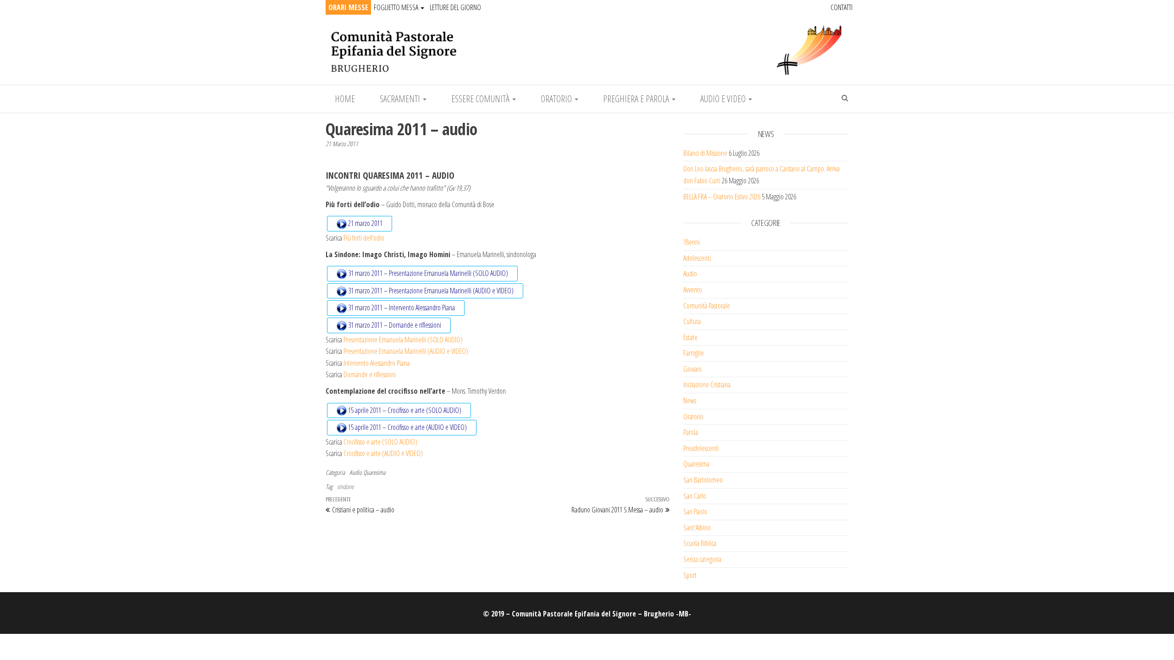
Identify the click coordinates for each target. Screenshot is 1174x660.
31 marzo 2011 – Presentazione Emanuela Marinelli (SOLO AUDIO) (427, 273)
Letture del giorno (455, 7)
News (689, 401)
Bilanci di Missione (705, 153)
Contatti (842, 7)
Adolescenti (697, 258)
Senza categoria (702, 559)
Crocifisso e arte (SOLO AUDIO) (380, 442)
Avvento (692, 290)
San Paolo (695, 511)
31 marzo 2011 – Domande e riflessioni (394, 325)
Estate (690, 337)
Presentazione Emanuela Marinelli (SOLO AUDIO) (403, 340)
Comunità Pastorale (706, 306)
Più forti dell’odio (363, 238)
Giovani (692, 369)
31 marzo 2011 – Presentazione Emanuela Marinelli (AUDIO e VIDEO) (430, 291)
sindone (345, 486)
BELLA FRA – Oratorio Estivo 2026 (721, 197)
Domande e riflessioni (369, 374)
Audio (355, 472)
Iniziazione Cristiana (707, 385)
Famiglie (693, 353)
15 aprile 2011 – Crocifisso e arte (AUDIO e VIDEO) (407, 427)
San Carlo (694, 496)
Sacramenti (401, 99)
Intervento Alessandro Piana (376, 363)
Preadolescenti (701, 448)
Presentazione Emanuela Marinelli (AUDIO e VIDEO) (405, 351)
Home (345, 99)
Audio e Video (724, 99)
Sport (690, 575)
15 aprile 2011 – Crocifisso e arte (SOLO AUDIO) (404, 410)
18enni (691, 242)
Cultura (692, 321)
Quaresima (374, 472)
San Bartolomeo (703, 480)
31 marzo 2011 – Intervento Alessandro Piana (401, 307)
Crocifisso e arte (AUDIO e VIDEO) (383, 453)
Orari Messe (348, 7)
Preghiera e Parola (637, 99)
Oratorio (557, 99)
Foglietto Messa (397, 7)
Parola (690, 432)
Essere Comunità (481, 99)
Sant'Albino (697, 527)
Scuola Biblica (699, 543)
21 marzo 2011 (364, 223)
